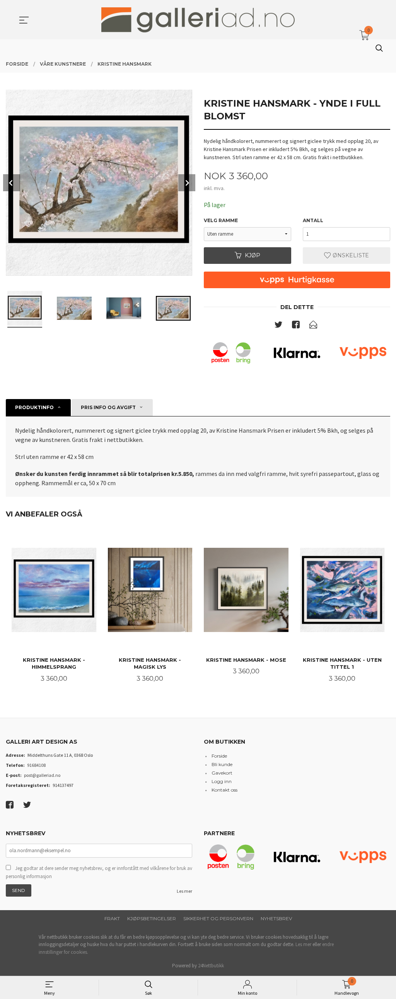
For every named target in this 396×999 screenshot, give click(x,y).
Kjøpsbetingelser (151, 918)
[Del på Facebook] (296, 326)
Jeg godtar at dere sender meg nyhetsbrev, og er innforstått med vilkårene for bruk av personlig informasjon (99, 872)
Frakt (112, 918)
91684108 (36, 765)
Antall (313, 220)
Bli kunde (222, 764)
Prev (11, 182)
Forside (219, 756)
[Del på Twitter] (278, 326)
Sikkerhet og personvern (218, 918)
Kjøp (252, 255)
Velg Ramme (221, 220)
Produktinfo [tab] (34, 407)
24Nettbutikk (211, 965)
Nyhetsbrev (276, 918)
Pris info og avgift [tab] (108, 407)
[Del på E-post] (313, 326)
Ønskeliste (350, 255)
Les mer (184, 891)
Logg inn (222, 781)
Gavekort (222, 773)
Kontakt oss (224, 790)
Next (186, 182)
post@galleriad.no (42, 775)
